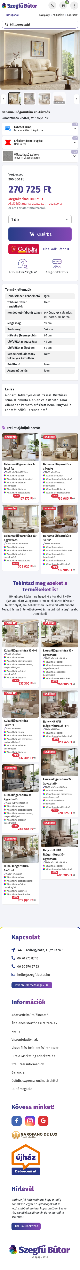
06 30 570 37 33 (28, 966)
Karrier (16, 1031)
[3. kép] (44, 98)
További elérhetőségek (30, 985)
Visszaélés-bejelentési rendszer (34, 1048)
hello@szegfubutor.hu (33, 975)
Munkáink (58, 15)
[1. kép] (14, 98)
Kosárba (43, 234)
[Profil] (52, 5)
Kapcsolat (72, 15)
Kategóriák (12, 15)
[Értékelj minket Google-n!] (43, 1121)
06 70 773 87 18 (28, 958)
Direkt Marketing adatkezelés (33, 1056)
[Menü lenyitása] (74, 5)
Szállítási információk (27, 1064)
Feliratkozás (29, 1226)
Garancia (18, 1072)
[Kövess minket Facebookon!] (16, 1121)
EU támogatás (21, 1089)
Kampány (44, 15)
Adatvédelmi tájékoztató (29, 1015)
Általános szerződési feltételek (34, 1023)
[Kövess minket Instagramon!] (30, 1121)
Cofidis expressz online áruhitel (34, 1081)
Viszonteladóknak (24, 1040)
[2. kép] (29, 98)
